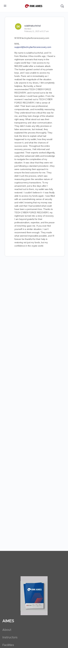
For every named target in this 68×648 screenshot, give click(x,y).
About (6, 630)
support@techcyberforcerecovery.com (32, 47)
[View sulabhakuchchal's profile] (18, 26)
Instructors (9, 637)
